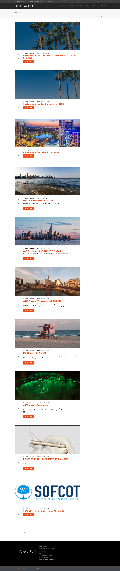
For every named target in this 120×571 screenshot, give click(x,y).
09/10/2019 (46, 508)
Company (79, 6)
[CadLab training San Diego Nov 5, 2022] (47, 84)
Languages (48, 1)
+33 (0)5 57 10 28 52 (21, 1)
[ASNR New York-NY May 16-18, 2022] (47, 231)
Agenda (88, 6)
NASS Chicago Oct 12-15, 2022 (38, 200)
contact (102, 6)
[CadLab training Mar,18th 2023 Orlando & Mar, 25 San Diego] (47, 36)
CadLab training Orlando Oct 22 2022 (42, 152)
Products (71, 6)
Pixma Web (17, 568)
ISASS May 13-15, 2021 (34, 353)
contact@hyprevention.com (36, 1)
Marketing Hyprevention (30, 53)
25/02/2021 (46, 350)
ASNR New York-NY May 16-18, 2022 (42, 250)
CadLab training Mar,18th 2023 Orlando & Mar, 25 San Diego (49, 56)
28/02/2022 (46, 248)
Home (63, 6)
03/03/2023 (46, 53)
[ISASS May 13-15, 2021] (47, 333)
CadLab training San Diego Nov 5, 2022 (43, 104)
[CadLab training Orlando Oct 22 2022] (47, 133)
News (94, 6)
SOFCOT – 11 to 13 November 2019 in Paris (45, 511)
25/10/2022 (46, 101)
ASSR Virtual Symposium (36, 405)
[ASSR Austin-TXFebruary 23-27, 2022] (47, 281)
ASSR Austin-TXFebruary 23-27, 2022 (42, 301)
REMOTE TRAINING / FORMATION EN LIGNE (45, 459)
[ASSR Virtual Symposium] (47, 385)
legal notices (24, 568)
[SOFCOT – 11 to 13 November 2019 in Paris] (47, 491)
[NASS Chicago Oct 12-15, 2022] (47, 181)
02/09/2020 (46, 456)
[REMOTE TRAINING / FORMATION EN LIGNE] (47, 439)
